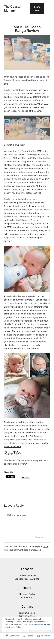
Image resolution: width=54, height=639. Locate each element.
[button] (20, 128)
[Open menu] (48, 8)
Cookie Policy (15, 627)
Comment (39, 537)
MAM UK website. (12, 446)
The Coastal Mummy (12, 8)
